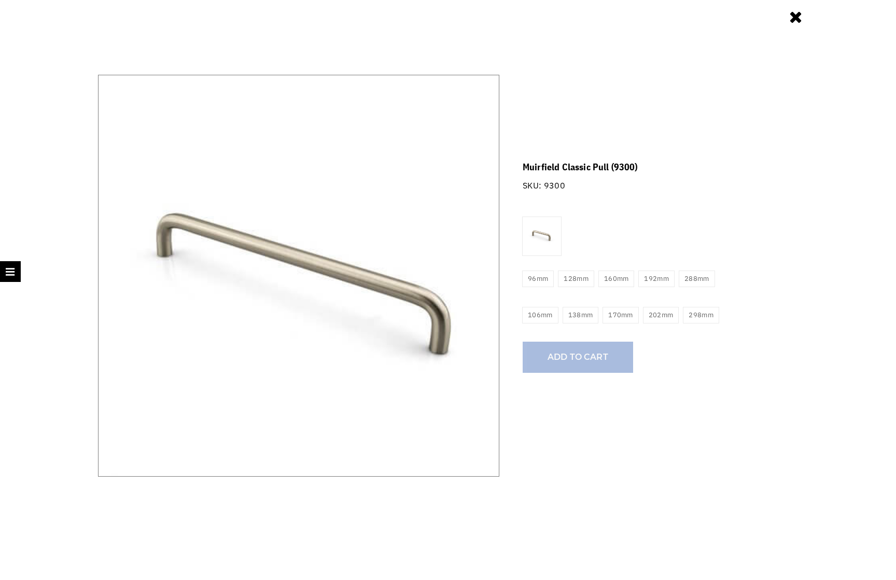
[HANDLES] (797, 16)
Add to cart (578, 357)
